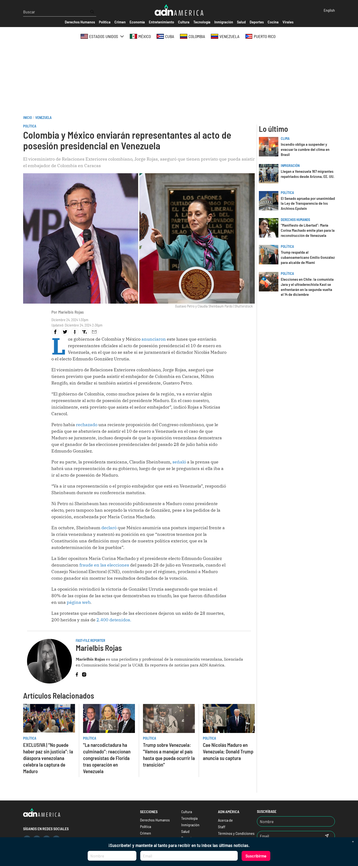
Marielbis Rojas (71, 312)
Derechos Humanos (295, 220)
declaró (109, 527)
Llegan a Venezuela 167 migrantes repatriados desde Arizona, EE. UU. (307, 174)
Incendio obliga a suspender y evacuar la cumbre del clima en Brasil (305, 149)
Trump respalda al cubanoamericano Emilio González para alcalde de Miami (308, 257)
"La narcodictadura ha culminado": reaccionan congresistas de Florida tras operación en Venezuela (107, 758)
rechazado (86, 424)
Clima (285, 138)
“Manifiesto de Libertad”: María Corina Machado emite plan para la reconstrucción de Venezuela (308, 230)
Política (29, 126)
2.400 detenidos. (113, 620)
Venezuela (43, 117)
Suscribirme (255, 855)
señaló (179, 462)
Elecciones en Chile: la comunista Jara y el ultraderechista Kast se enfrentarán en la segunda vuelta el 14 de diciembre (307, 287)
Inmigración (290, 166)
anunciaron (154, 339)
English (329, 10)
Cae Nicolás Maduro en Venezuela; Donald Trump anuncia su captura (228, 751)
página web (78, 602)
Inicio (27, 117)
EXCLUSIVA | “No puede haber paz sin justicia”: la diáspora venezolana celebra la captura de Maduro (48, 758)
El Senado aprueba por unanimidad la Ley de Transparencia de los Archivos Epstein (308, 203)
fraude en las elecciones (103, 565)
